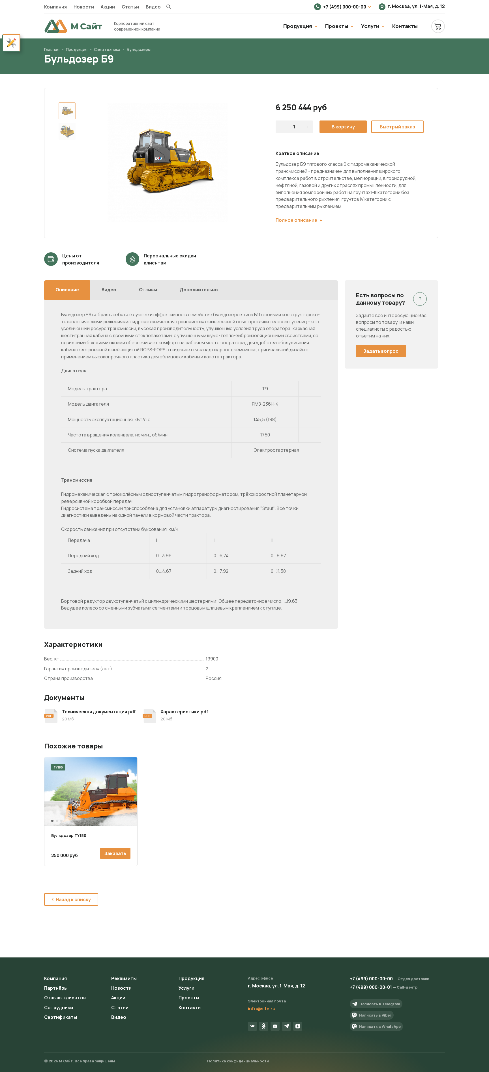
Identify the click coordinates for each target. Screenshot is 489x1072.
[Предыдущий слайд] (95, 162)
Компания (55, 7)
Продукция (297, 26)
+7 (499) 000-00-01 (371, 987)
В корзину (343, 127)
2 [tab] (57, 821)
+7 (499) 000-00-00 (344, 7)
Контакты (405, 26)
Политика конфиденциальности (238, 1061)
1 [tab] (52, 821)
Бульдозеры (139, 49)
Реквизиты (124, 978)
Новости (84, 7)
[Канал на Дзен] (297, 1026)
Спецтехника (107, 49)
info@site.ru (261, 1009)
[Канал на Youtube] (275, 1026)
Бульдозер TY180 (68, 835)
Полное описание (296, 220)
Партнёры (56, 988)
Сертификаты (60, 1017)
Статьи (130, 7)
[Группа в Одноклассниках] (263, 1026)
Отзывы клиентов (65, 997)
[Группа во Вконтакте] (252, 1026)
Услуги (370, 26)
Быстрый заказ (397, 127)
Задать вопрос (380, 351)
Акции (108, 7)
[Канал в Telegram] (286, 1026)
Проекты (336, 26)
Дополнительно (199, 290)
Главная (51, 49)
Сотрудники (58, 1007)
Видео (153, 7)
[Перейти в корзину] (438, 26)
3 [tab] (61, 821)
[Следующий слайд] (239, 162)
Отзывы (148, 290)
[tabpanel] (90, 791)
